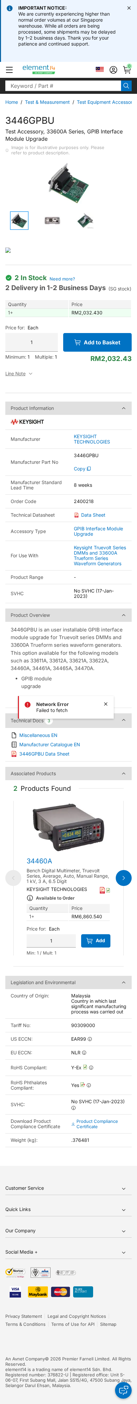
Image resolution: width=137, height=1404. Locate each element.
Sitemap (108, 1324)
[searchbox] (63, 86)
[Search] (126, 86)
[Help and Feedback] (123, 1390)
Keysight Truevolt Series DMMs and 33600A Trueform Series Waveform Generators (100, 555)
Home (11, 102)
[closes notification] (129, 8)
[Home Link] (51, 70)
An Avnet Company (25, 1358)
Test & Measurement (47, 102)
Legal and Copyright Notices (77, 1316)
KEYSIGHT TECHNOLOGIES (92, 439)
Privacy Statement (23, 1316)
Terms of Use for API (72, 1324)
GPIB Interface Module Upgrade (98, 531)
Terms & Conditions (25, 1324)
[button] (9, 70)
